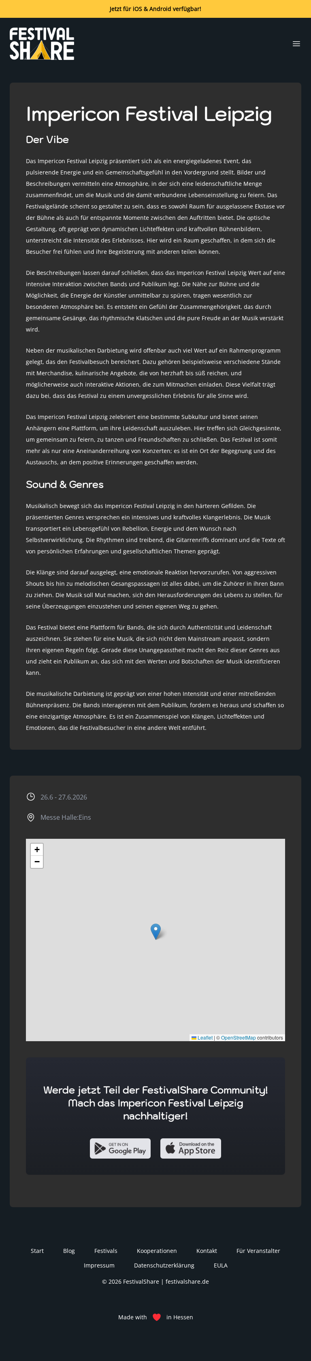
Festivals (105, 1251)
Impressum (99, 1265)
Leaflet (204, 1037)
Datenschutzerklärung (164, 1265)
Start (37, 1251)
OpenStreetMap (238, 1037)
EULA (221, 1265)
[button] (156, 931)
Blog (69, 1251)
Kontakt (206, 1251)
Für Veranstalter (258, 1251)
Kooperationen (157, 1251)
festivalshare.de (187, 1281)
